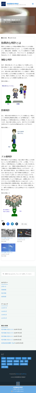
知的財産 (3, 296)
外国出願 (10, 361)
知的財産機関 (24, 364)
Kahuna (18, 374)
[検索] (3, 274)
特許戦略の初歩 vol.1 (7, 252)
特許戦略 (10, 364)
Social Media (10, 358)
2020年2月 (4, 314)
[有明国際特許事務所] (3, 4)
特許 (26, 361)
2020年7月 (4, 308)
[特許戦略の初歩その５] (24, 233)
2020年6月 (4, 311)
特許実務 (8, 22)
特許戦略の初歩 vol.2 (7, 238)
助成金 (3, 361)
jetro (3, 358)
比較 (22, 361)
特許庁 (3, 364)
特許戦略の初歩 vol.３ (7, 339)
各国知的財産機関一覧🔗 (8, 343)
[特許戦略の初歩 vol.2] (8, 233)
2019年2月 (4, 318)
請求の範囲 (4, 367)
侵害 (29, 358)
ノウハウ (18, 358)
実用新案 (16, 361)
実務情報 (3, 289)
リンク (24, 358)
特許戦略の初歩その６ (7, 329)
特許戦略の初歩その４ (7, 336)
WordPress (23, 374)
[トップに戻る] (18, 383)
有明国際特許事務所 (13, 3)
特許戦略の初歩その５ (23, 238)
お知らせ (3, 286)
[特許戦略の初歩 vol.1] (8, 247)
